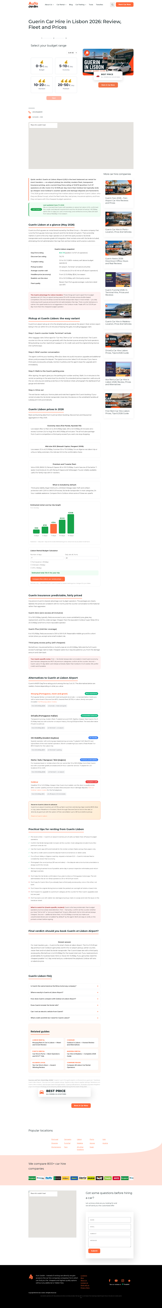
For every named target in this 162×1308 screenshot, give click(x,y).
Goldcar (34, 782)
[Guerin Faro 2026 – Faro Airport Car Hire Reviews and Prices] (118, 187)
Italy (104, 1139)
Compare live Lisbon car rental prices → (47, 579)
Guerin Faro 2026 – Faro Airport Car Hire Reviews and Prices (116, 200)
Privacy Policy (85, 1288)
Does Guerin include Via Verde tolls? (45, 1005)
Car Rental (61, 5)
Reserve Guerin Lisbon (39, 816)
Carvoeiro (67, 1139)
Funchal (67, 1143)
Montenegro (56, 1147)
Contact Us (84, 1283)
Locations (84, 1275)
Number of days (36, 554)
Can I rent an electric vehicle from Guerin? (47, 1011)
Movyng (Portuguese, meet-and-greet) (49, 694)
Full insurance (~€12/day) (40, 562)
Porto (92, 1139)
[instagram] (122, 1280)
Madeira (80, 1143)
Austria (105, 1143)
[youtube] (116, 1280)
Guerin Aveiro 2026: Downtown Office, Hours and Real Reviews (116, 261)
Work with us (85, 1285)
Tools (91, 5)
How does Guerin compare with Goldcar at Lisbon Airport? (53, 999)
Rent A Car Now (108, 85)
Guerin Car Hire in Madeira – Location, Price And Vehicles (118, 322)
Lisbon (79, 1139)
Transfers (99, 5)
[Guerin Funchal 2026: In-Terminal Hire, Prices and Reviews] (118, 279)
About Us (48, 5)
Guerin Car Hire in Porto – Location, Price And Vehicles (118, 230)
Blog (71, 5)
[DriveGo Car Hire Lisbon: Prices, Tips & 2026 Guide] (118, 340)
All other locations (80, 1148)
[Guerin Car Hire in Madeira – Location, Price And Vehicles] (118, 311)
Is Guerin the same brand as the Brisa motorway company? (53, 986)
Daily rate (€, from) (71, 554)
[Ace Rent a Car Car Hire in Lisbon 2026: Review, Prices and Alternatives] (118, 369)
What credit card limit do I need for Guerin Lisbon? (50, 1018)
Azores (92, 1143)
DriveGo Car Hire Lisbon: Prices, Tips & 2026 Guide (117, 351)
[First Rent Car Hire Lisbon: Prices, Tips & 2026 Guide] (118, 400)
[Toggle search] (112, 4)
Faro (66, 1147)
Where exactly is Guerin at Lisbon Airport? (47, 992)
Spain (92, 1147)
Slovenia (54, 1143)
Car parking (79, 5)
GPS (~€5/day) (37, 568)
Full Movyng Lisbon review (47, 702)
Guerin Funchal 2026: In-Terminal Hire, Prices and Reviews (117, 292)
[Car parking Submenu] (85, 4)
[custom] (129, 1280)
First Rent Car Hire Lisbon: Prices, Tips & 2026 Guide (117, 412)
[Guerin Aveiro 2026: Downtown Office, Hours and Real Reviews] (118, 248)
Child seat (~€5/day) (38, 565)
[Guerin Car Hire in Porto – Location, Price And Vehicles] (118, 219)
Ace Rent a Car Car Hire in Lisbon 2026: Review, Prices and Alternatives (118, 382)
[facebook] (109, 1280)
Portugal (54, 1139)
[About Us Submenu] (53, 4)
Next (54, 98)
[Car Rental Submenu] (66, 4)
